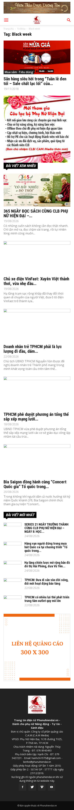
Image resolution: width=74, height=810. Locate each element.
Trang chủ (9, 28)
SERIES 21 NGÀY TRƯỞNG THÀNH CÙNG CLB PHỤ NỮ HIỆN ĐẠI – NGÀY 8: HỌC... (46, 527)
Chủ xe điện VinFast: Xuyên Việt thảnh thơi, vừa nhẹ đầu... (36, 281)
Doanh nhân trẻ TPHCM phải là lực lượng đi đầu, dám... (33, 349)
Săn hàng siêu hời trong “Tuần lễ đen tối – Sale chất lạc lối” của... (35, 81)
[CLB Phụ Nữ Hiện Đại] (37, 129)
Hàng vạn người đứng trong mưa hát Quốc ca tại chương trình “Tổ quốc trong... (45, 547)
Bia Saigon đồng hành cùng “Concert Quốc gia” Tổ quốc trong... (35, 484)
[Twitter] (32, 787)
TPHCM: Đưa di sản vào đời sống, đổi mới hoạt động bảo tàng (46, 581)
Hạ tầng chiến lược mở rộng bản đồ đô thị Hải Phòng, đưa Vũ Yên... (47, 564)
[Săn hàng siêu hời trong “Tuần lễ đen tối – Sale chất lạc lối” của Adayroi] (37, 57)
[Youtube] (51, 787)
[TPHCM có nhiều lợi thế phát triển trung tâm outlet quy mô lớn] (13, 601)
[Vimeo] (41, 787)
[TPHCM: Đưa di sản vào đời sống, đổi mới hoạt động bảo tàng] (13, 584)
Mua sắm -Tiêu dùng (19, 72)
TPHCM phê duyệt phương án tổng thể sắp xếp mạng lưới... (36, 417)
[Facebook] (22, 787)
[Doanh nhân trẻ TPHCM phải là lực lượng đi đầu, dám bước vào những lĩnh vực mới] (37, 325)
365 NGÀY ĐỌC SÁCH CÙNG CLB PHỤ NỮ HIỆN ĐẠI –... (36, 213)
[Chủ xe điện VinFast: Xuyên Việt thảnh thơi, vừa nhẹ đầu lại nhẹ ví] (37, 257)
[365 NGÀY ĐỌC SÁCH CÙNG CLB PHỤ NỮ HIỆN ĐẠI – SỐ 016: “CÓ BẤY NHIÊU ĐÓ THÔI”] (37, 190)
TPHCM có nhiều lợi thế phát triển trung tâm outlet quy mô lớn (46, 599)
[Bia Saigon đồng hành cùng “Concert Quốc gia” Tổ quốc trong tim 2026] (37, 460)
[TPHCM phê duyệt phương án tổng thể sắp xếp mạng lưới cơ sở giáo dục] (37, 393)
